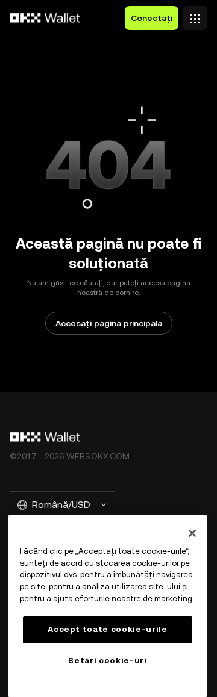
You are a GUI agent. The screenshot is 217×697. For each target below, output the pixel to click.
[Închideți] (192, 533)
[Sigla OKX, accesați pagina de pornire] (45, 18)
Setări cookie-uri (107, 660)
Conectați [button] (151, 18)
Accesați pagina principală (108, 323)
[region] (107, 606)
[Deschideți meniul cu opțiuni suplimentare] (195, 15)
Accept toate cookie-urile (107, 629)
